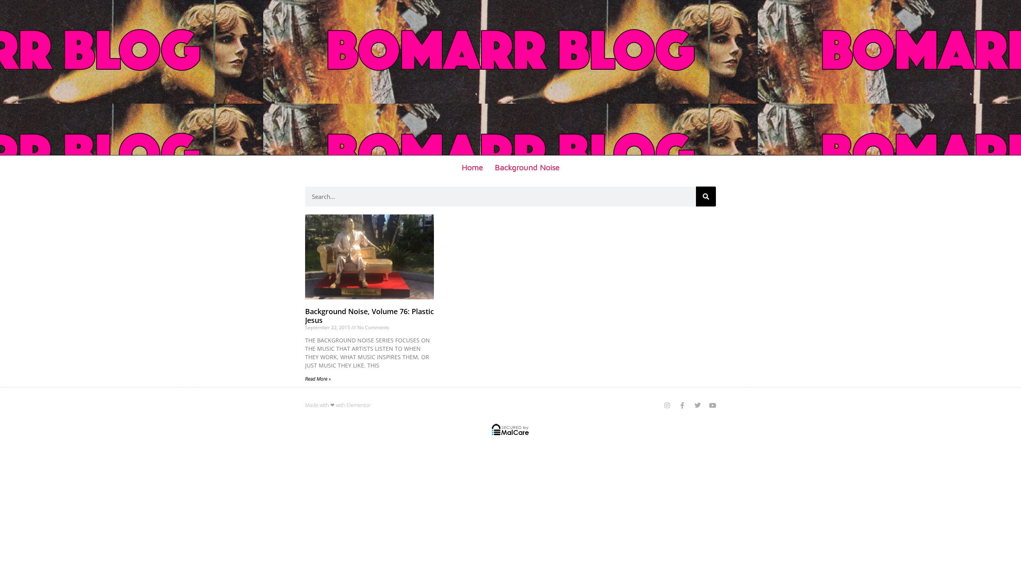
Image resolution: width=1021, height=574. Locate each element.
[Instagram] (667, 405)
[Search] (706, 196)
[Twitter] (697, 405)
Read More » (318, 379)
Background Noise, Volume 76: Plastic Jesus (369, 316)
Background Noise (527, 167)
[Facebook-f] (682, 405)
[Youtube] (713, 405)
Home (472, 167)
